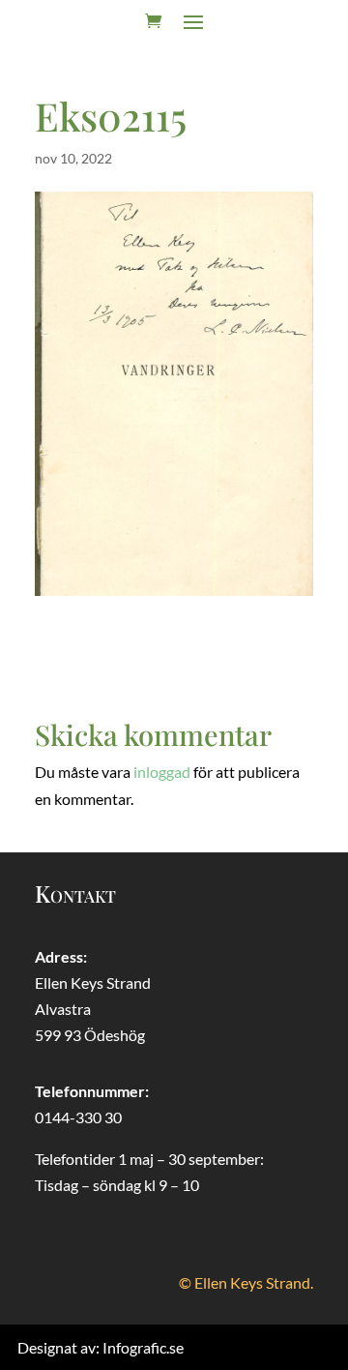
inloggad (161, 771)
